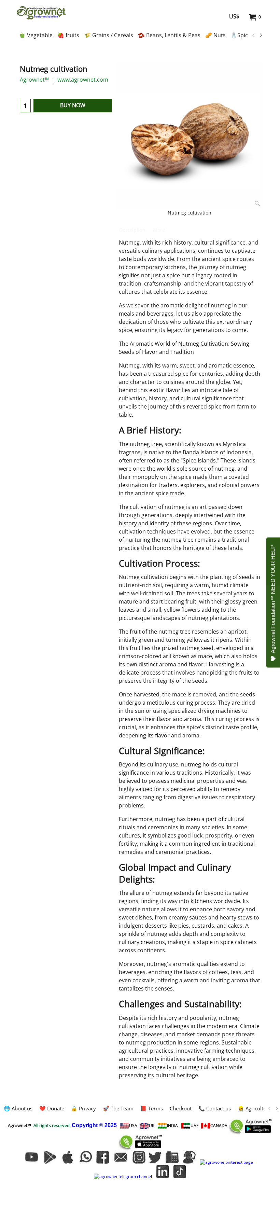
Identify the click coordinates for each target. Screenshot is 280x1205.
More (159, 229)
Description (132, 229)
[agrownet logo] (41, 12)
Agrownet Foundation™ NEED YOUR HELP (273, 599)
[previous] (254, 35)
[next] (260, 35)
